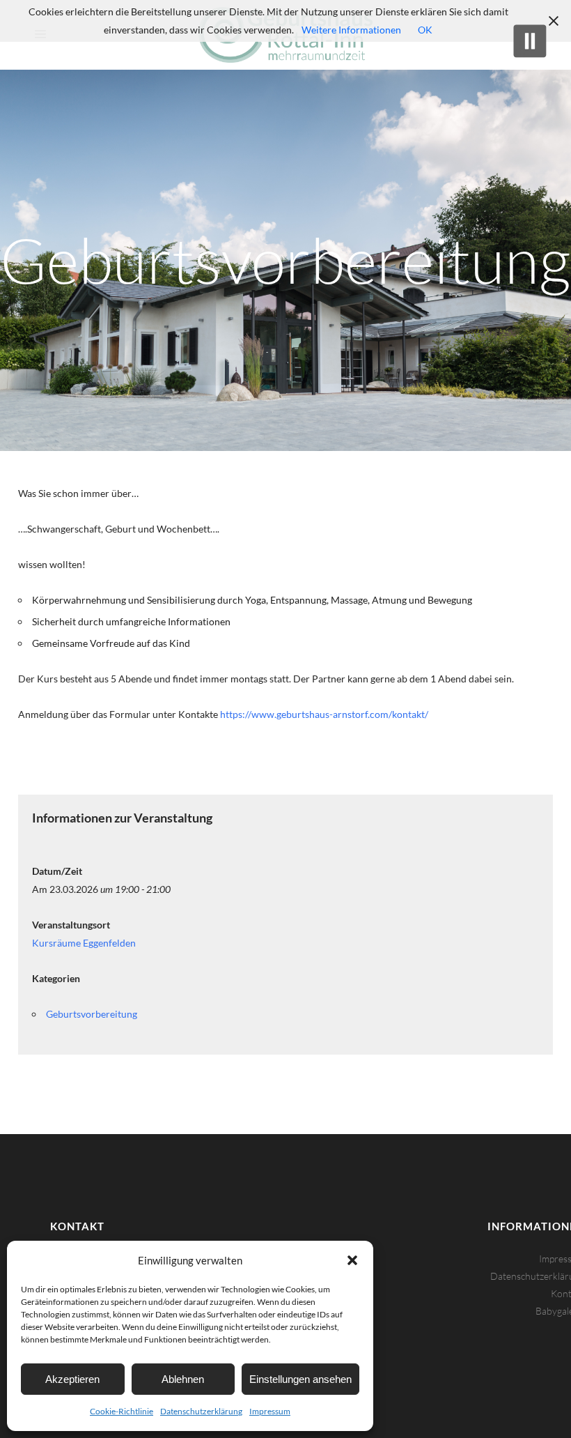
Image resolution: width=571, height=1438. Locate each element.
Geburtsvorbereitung (91, 1014)
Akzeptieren (72, 1379)
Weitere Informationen (351, 30)
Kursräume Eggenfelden (84, 943)
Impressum (269, 1411)
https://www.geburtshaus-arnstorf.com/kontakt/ (324, 714)
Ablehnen (183, 1379)
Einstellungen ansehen (300, 1379)
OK (425, 30)
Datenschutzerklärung (201, 1411)
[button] (352, 1260)
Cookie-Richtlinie (121, 1411)
